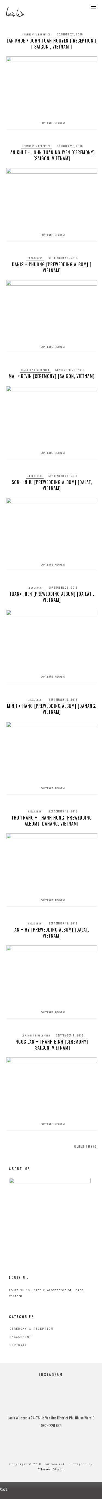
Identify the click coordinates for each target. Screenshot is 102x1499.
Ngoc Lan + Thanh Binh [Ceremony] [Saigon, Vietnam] (52, 1044)
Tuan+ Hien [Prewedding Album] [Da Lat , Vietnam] (51, 597)
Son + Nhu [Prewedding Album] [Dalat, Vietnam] (52, 485)
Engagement (34, 258)
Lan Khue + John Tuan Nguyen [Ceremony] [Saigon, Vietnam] (51, 155)
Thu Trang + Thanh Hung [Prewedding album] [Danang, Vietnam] (51, 820)
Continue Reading (53, 123)
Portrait (18, 1345)
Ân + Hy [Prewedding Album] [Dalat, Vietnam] (51, 932)
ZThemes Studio (51, 1469)
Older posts (85, 1146)
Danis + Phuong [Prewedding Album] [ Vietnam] (51, 267)
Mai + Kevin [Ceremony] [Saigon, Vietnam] (52, 376)
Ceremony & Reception (36, 34)
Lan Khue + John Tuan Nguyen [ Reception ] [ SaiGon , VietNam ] (52, 43)
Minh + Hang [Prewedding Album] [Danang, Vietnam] (51, 709)
